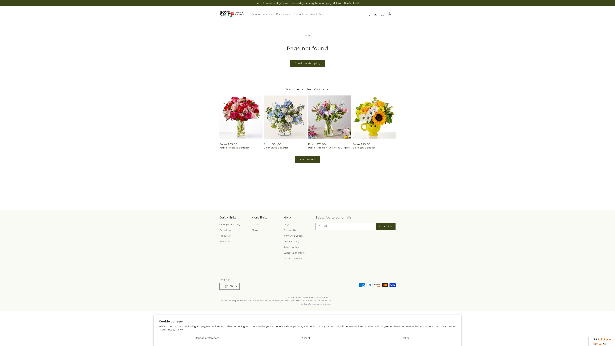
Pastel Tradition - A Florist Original (329, 147)
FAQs (286, 224)
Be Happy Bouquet (364, 147)
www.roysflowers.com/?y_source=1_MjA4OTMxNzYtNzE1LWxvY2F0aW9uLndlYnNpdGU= (288, 301)
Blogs (254, 230)
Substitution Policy (294, 252)
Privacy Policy (174, 329)
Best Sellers (307, 159)
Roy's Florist (296, 297)
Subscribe (385, 226)
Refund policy (291, 247)
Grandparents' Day (229, 224)
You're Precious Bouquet (234, 147)
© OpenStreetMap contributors (316, 304)
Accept (306, 337)
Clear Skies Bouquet (276, 147)
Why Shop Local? (293, 235)
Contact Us (289, 230)
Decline (405, 337)
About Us (224, 241)
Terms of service (292, 258)
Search (255, 224)
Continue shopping (307, 63)
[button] (283, 14)
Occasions (225, 230)
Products (224, 235)
